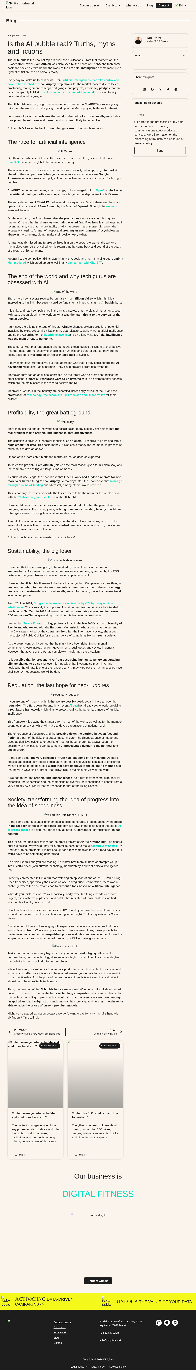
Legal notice (77, 1366)
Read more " (19, 1155)
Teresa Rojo (31, 623)
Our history (112, 5)
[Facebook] (167, 1323)
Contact (164, 5)
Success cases (90, 5)
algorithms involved (56, 334)
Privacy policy (143, 143)
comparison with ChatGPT (85, 262)
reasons (111, 206)
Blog (150, 5)
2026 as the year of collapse (36, 497)
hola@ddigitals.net (110, 1340)
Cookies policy (117, 1366)
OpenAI (100, 190)
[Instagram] (159, 1323)
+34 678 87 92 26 (109, 1332)
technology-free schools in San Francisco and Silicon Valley (66, 395)
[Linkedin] (175, 1323)
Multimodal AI (17, 262)
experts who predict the (66, 92)
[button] (184, 55)
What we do (133, 5)
